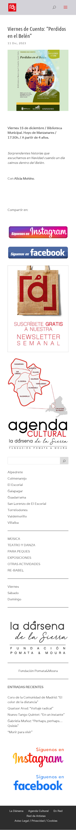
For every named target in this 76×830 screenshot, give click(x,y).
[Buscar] (64, 460)
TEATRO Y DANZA (21, 545)
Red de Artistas (36, 816)
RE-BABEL (16, 570)
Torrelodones (17, 510)
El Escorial (15, 485)
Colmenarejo (17, 478)
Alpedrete (15, 472)
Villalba (13, 523)
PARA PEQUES (19, 551)
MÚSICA (14, 539)
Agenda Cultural (38, 811)
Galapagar (15, 491)
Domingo (14, 599)
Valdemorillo (17, 516)
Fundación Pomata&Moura (38, 671)
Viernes (13, 587)
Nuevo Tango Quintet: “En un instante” (36, 715)
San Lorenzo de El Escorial (27, 504)
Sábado (13, 593)
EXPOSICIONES (19, 558)
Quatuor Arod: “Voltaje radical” (30, 708)
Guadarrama (17, 497)
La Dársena (16, 811)
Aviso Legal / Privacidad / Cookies (36, 820)
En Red (58, 811)
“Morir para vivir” (20, 732)
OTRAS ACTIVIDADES (24, 564)
